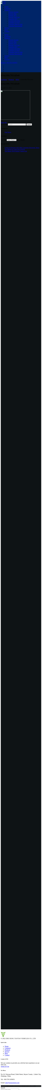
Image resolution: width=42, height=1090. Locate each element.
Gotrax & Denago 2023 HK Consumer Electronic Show (22, 147)
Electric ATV (13, 15)
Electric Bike (13, 14)
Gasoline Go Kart (14, 22)
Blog (6, 29)
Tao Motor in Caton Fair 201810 (15, 149)
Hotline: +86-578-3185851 (9, 62)
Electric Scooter (13, 12)
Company (8, 8)
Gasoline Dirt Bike (14, 21)
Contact (7, 31)
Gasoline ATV (13, 19)
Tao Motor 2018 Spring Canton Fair (16, 151)
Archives (3, 140)
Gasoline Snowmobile (15, 26)
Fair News (8, 132)
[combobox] (20, 140)
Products (7, 10)
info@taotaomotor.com (12, 1083)
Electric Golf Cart (14, 17)
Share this (4, 122)
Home (6, 7)
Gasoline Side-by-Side (15, 24)
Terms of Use (5, 1066)
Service (7, 28)
